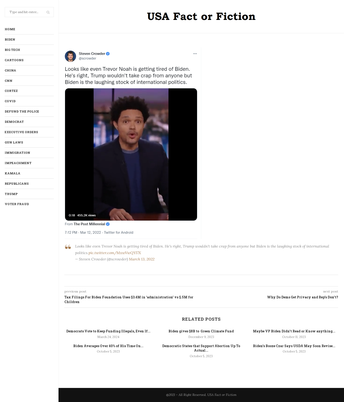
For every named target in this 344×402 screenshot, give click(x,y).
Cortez (11, 91)
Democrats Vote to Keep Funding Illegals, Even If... (108, 331)
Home (10, 29)
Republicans (17, 183)
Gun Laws (14, 142)
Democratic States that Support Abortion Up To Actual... (201, 348)
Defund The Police (22, 111)
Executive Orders (21, 132)
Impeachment (18, 163)
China (10, 70)
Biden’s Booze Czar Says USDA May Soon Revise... (294, 346)
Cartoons (14, 60)
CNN (8, 81)
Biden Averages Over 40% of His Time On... (108, 346)
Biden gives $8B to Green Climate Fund (201, 331)
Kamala (12, 173)
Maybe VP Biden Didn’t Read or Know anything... (294, 331)
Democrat (14, 122)
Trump (11, 194)
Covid (10, 101)
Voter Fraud (17, 204)
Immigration (17, 152)
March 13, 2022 (141, 259)
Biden (10, 39)
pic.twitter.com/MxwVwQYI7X (114, 252)
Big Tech (12, 50)
